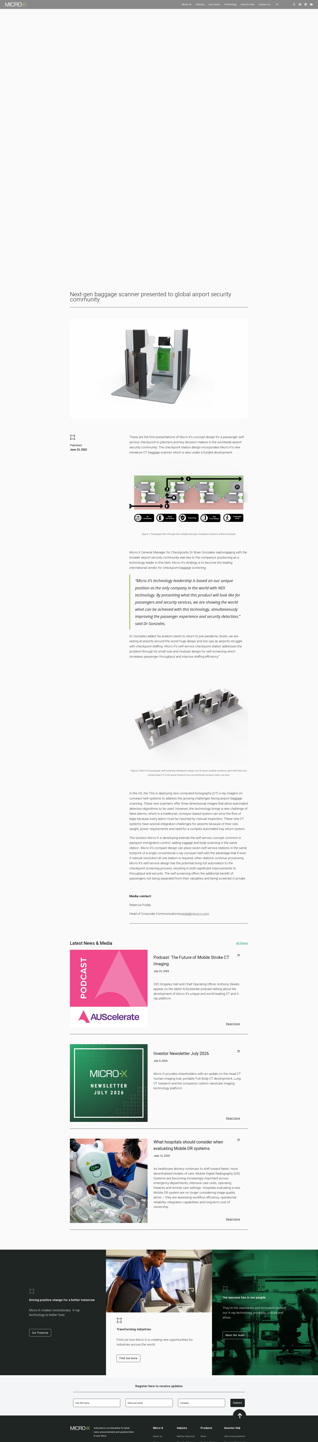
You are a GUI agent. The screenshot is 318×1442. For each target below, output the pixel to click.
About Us (187, 4)
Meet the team (234, 1335)
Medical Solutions (186, 1436)
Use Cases (214, 4)
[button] (186, 4)
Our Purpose (40, 1332)
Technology (230, 4)
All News (242, 943)
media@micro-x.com (194, 914)
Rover (203, 1436)
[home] (13, 4)
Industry (200, 4)
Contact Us (264, 4)
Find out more (128, 1358)
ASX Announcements (234, 1436)
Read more (233, 1023)
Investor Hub (247, 4)
